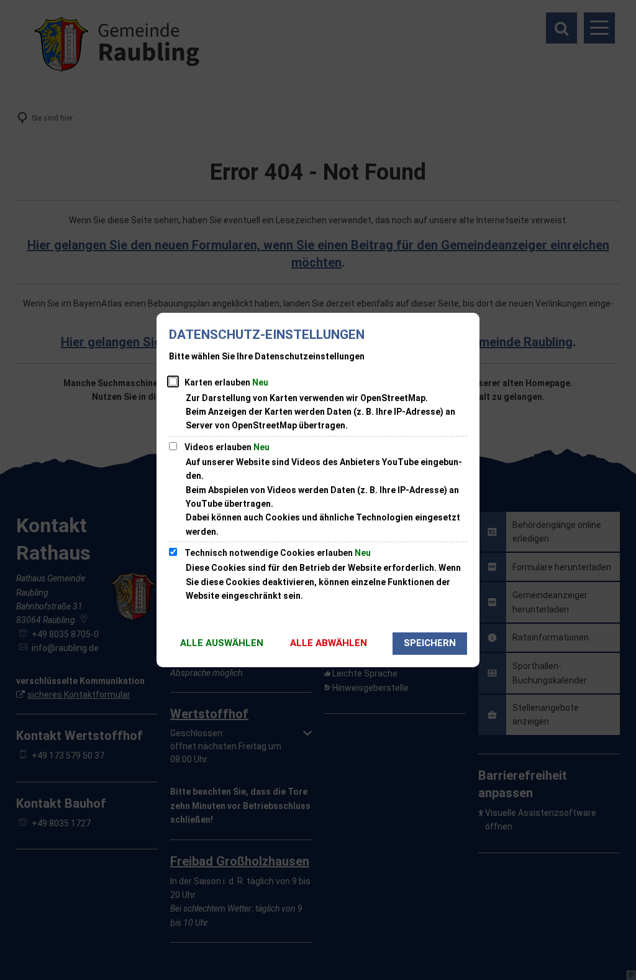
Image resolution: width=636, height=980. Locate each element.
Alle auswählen (221, 643)
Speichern (430, 643)
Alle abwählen (328, 643)
